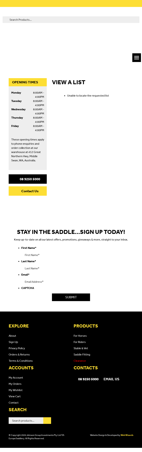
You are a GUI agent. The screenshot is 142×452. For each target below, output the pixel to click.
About (12, 335)
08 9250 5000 (30, 179)
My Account (16, 377)
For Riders (80, 342)
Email (25, 274)
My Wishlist (16, 390)
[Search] (47, 420)
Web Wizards (127, 435)
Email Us (111, 379)
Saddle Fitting (82, 354)
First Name (28, 248)
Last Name (28, 261)
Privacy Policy (17, 348)
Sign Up (13, 342)
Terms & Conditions (21, 360)
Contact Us (30, 191)
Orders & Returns (19, 354)
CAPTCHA (27, 288)
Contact (14, 402)
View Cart (15, 396)
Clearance (80, 360)
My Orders (15, 383)
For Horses (80, 335)
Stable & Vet (81, 348)
